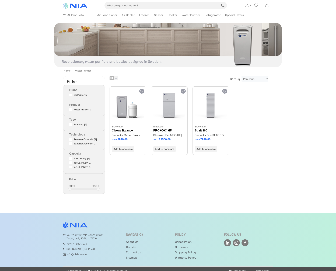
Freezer (144, 15)
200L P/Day (82, 158)
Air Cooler (128, 15)
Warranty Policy (186, 257)
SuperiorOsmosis (85, 143)
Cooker (172, 15)
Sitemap (131, 257)
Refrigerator (213, 15)
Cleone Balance (122, 130)
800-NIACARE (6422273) (80, 248)
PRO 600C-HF (162, 130)
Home (67, 70)
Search (222, 5)
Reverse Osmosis (85, 139)
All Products (75, 15)
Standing (80, 124)
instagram (236, 242)
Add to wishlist (141, 91)
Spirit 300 (201, 130)
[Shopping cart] (267, 5)
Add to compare (123, 149)
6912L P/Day (82, 166)
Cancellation (183, 242)
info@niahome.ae (76, 254)
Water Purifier (191, 15)
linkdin (227, 242)
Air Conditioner (107, 15)
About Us (132, 242)
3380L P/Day (82, 162)
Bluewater (81, 94)
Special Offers (234, 15)
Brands (130, 247)
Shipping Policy (185, 252)
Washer (158, 15)
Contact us (133, 252)
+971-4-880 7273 (76, 243)
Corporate (181, 247)
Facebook (244, 242)
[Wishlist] (256, 5)
